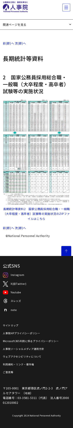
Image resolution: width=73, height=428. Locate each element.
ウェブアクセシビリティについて (22, 356)
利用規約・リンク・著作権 (18, 364)
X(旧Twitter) (18, 284)
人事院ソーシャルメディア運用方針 (23, 349)
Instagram (17, 275)
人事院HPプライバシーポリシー (21, 333)
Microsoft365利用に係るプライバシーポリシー (31, 341)
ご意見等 (8, 372)
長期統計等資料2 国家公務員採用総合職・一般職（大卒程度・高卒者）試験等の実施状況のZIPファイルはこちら (36, 214)
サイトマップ (10, 325)
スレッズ (16, 301)
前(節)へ (8, 43)
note (14, 310)
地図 (27, 393)
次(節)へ (20, 43)
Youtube (16, 292)
